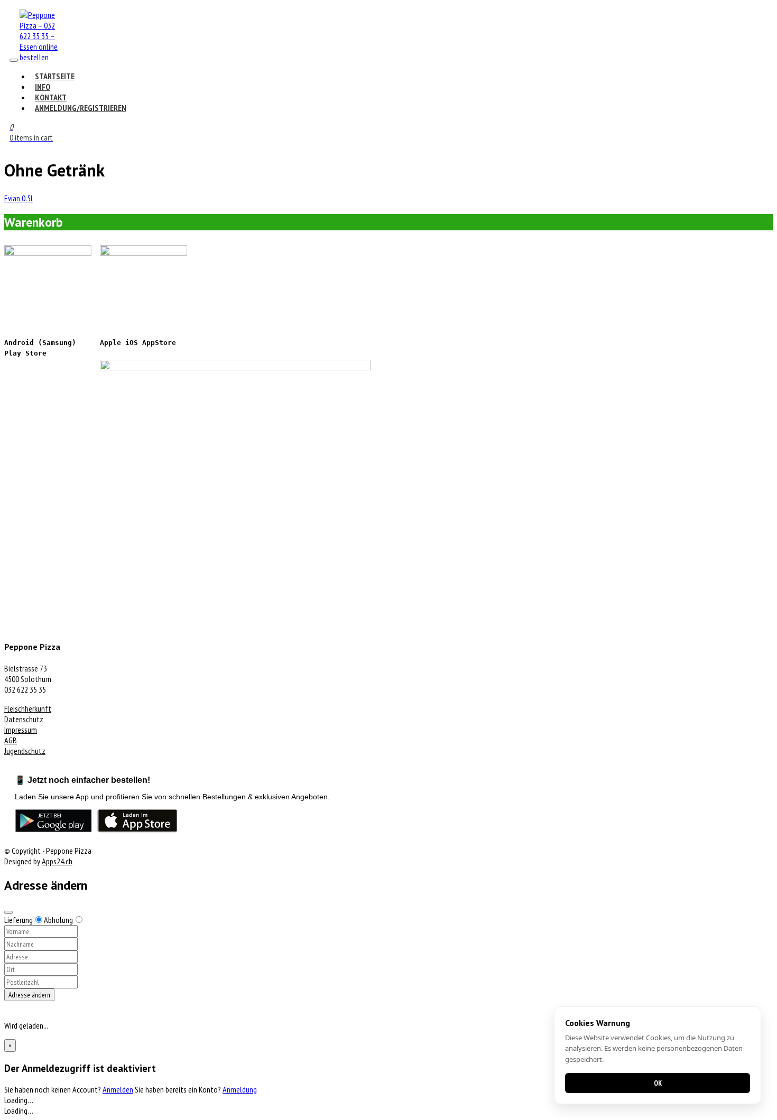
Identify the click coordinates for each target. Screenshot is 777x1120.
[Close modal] (8, 912)
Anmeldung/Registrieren (80, 107)
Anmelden (118, 1089)
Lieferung (18, 919)
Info (42, 86)
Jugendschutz (24, 750)
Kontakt (51, 97)
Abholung (58, 919)
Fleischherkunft (27, 708)
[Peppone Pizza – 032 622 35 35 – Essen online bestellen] (41, 57)
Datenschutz (23, 719)
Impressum (20, 729)
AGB (10, 740)
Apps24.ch (57, 861)
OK (658, 1083)
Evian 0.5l (18, 198)
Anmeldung (240, 1089)
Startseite (55, 76)
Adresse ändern (29, 995)
